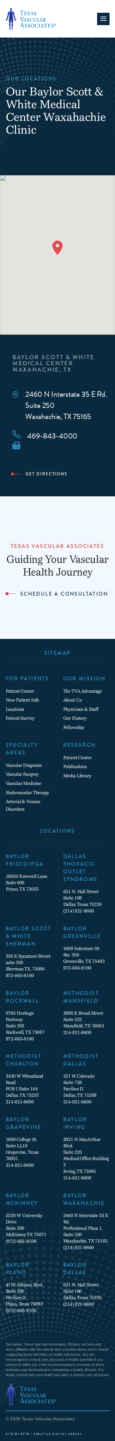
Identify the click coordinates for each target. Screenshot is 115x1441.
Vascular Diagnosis (24, 765)
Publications (75, 766)
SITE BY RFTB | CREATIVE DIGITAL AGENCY (44, 1434)
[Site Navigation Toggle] (103, 19)
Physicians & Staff (80, 709)
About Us (72, 700)
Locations (15, 709)
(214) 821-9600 (78, 911)
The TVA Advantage (82, 691)
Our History (75, 718)
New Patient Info (22, 700)
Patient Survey (20, 718)
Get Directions (46, 474)
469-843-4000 (52, 436)
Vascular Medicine (24, 783)
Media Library (77, 776)
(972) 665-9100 (21, 1241)
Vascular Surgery (22, 774)
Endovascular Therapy (27, 792)
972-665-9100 (20, 975)
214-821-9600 (77, 1032)
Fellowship (73, 727)
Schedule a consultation (64, 594)
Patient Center (20, 691)
